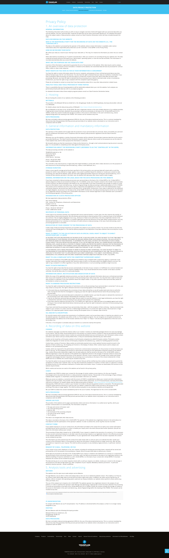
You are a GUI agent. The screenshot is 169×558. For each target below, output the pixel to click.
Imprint (63, 10)
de (120, 2)
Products (43, 536)
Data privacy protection (83, 10)
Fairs (93, 2)
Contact (74, 536)
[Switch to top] (167, 556)
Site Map (105, 10)
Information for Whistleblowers (95, 10)
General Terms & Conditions (72, 10)
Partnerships (87, 2)
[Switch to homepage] (52, 2)
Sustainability (80, 2)
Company (37, 536)
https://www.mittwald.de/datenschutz (91, 107)
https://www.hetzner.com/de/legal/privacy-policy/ (108, 382)
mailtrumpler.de (97, 553)
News (97, 2)
